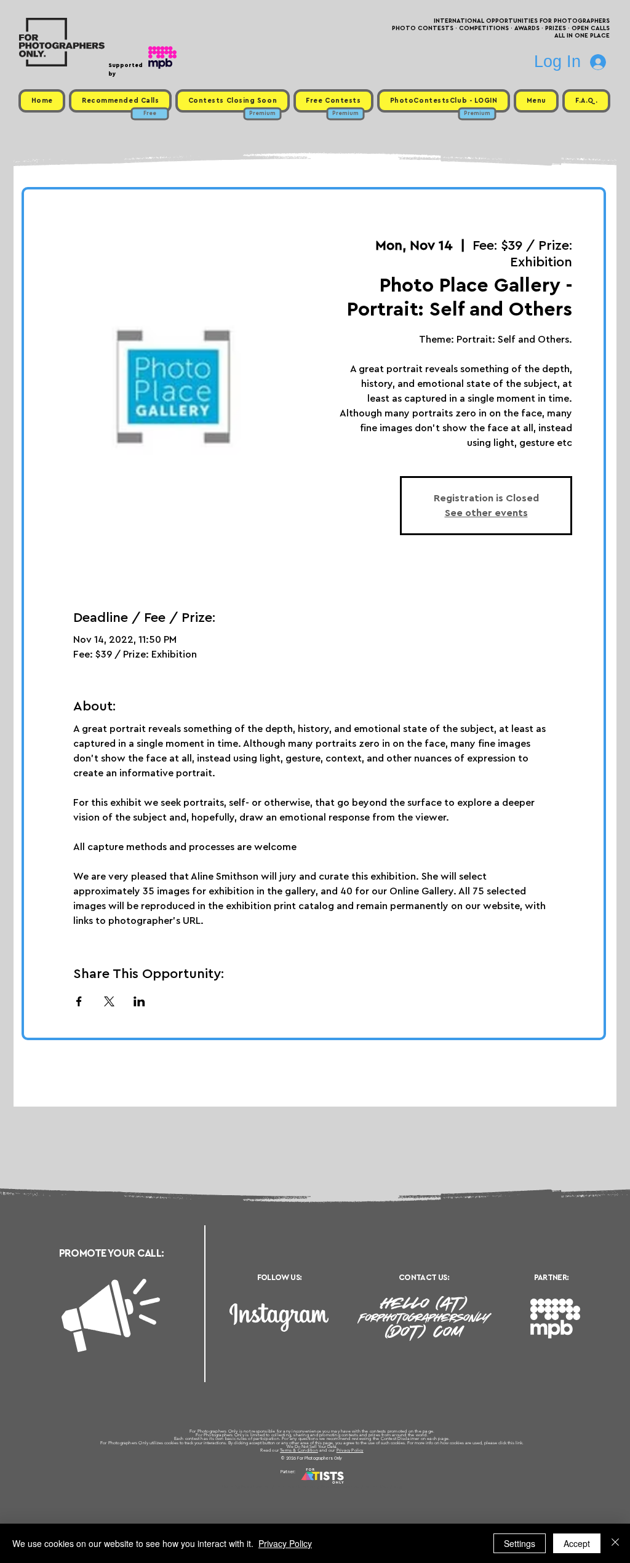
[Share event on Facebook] (79, 1001)
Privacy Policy (350, 1450)
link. (520, 1443)
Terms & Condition (299, 1450)
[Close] (615, 1543)
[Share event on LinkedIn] (139, 1001)
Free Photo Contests (296, 1487)
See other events (486, 513)
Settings (519, 1543)
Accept (577, 1543)
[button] (536, 101)
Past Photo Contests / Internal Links (355, 1487)
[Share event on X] (109, 1001)
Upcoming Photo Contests (246, 1487)
